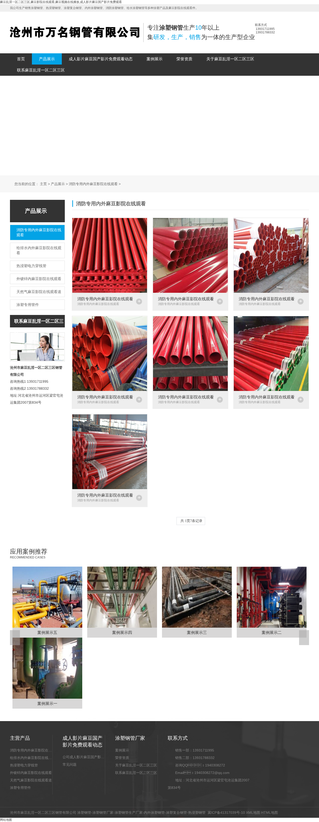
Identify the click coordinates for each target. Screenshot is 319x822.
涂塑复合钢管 (176, 813)
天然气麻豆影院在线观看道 (31, 780)
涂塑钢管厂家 (102, 813)
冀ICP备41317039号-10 (226, 813)
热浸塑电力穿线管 (24, 765)
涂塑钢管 (84, 813)
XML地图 (253, 813)
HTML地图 (269, 813)
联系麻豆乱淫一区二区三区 (41, 70)
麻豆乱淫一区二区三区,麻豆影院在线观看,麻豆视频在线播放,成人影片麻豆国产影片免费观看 (61, 2)
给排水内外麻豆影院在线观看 (31, 758)
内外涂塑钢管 (154, 813)
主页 (43, 184)
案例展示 (154, 59)
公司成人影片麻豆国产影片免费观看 (84, 757)
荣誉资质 (184, 59)
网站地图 (6, 820)
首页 (21, 59)
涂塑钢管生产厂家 (129, 813)
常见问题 (70, 764)
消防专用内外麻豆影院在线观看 (93, 184)
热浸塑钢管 (197, 813)
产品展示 (47, 59)
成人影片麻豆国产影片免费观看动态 (101, 59)
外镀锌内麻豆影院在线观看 (31, 773)
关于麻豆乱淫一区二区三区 (230, 59)
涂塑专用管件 (20, 788)
